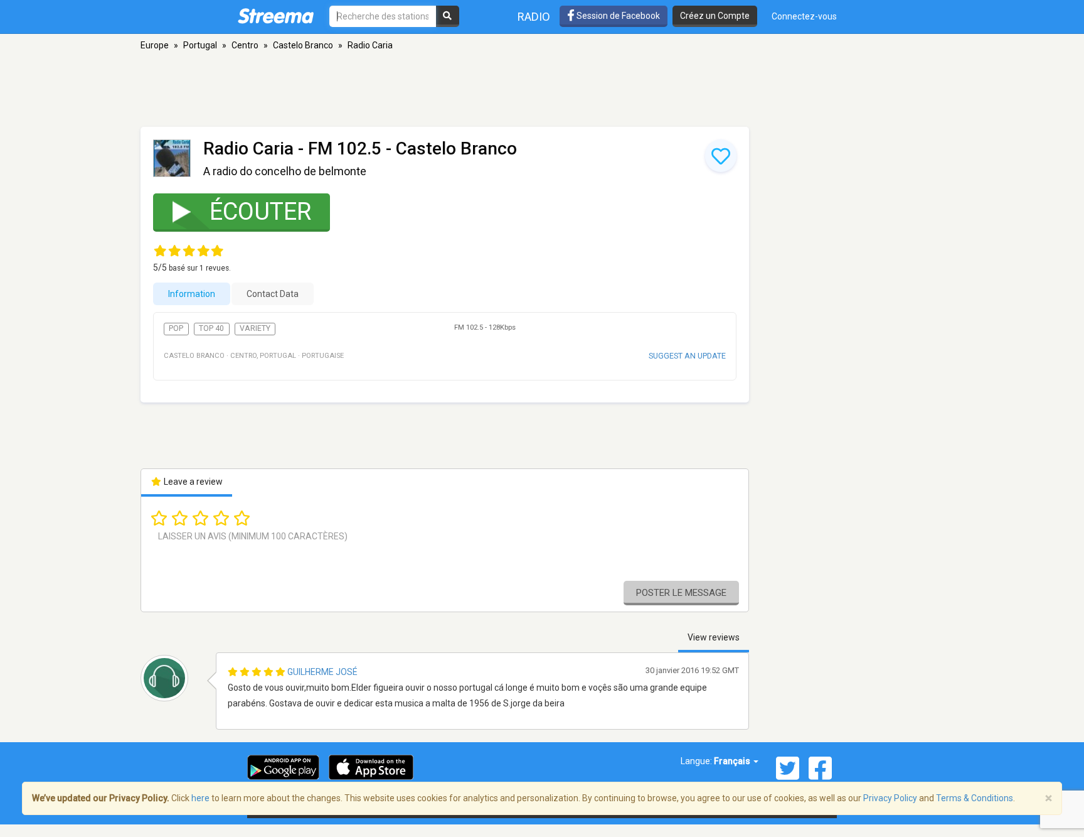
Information (191, 294)
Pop (176, 328)
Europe (155, 45)
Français (733, 761)
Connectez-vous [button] (804, 16)
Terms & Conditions (974, 798)
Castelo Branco (303, 45)
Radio (534, 16)
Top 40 (211, 328)
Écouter (260, 211)
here (200, 798)
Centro (244, 45)
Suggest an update (687, 355)
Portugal (200, 45)
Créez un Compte (715, 16)
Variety (255, 328)
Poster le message (681, 592)
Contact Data (273, 294)
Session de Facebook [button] (617, 16)
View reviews (714, 637)
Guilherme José (322, 672)
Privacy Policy (890, 798)
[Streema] (276, 15)
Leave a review (192, 482)
